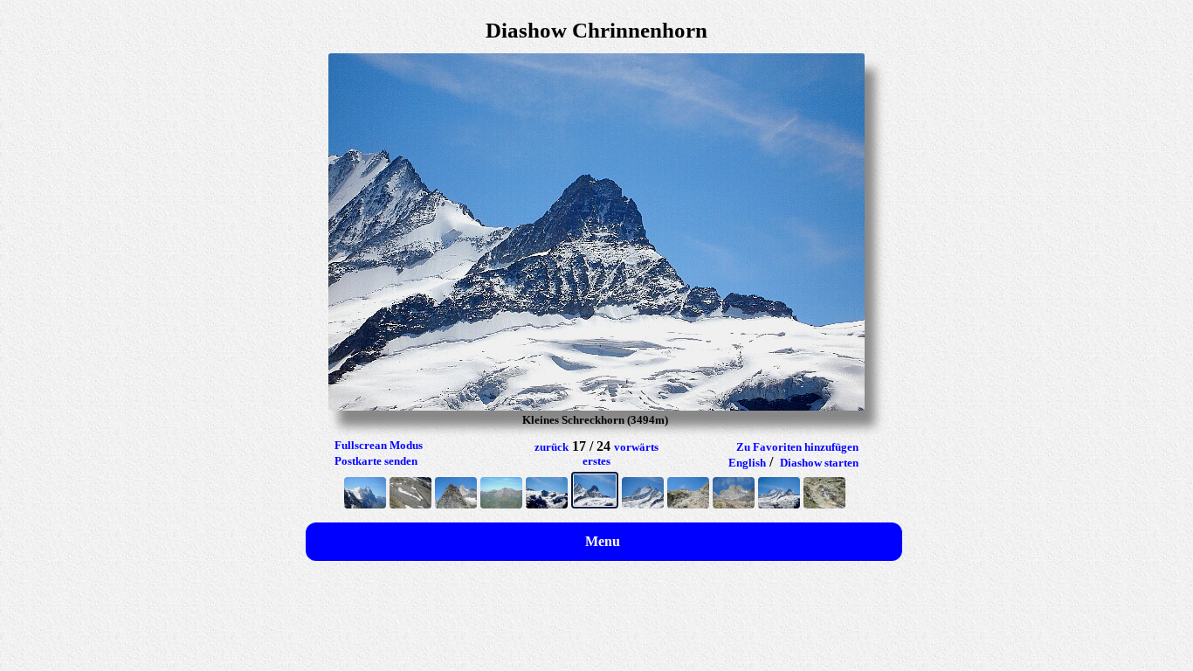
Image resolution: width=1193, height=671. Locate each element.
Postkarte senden (375, 460)
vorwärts (636, 446)
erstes (596, 460)
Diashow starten (819, 462)
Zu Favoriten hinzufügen (797, 446)
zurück (551, 446)
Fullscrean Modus (378, 445)
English (747, 462)
